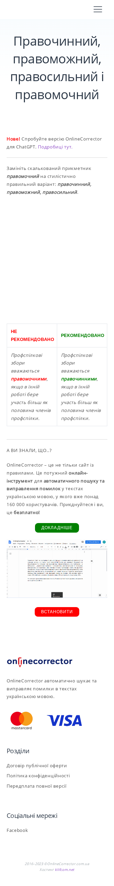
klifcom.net (64, 869)
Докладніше (57, 527)
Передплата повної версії (37, 786)
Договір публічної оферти (37, 765)
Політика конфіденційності (38, 776)
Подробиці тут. (55, 147)
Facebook (17, 830)
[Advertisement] (57, 260)
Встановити (57, 611)
